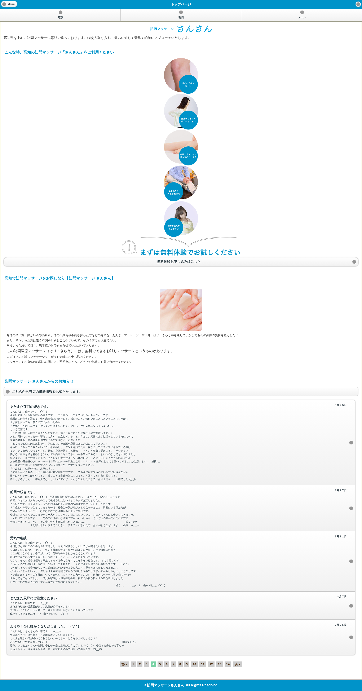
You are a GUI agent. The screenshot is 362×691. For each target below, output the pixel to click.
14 (228, 664)
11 (202, 664)
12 (211, 664)
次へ (237, 664)
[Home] (358, 4)
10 (194, 664)
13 (219, 664)
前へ (124, 664)
